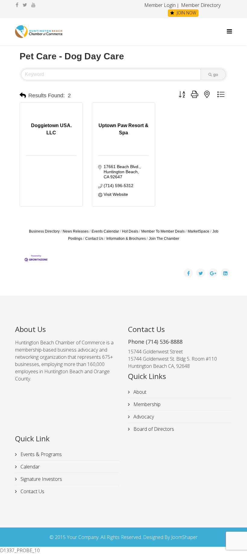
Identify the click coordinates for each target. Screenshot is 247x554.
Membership (146, 404)
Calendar (29, 466)
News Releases (76, 231)
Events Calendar (105, 231)
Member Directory (200, 5)
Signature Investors (40, 479)
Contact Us (94, 238)
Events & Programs (40, 454)
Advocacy (143, 416)
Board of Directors (153, 429)
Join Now (186, 13)
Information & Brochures (126, 238)
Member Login (160, 5)
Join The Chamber (164, 238)
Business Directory (44, 231)
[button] (23, 95)
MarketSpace (198, 231)
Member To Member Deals (163, 231)
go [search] (215, 74)
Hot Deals (130, 231)
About (139, 392)
